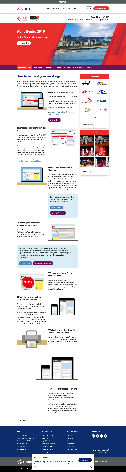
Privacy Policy (31, 469)
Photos (94, 132)
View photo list (87, 171)
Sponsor (67, 67)
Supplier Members (47, 446)
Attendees (38, 67)
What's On (48, 67)
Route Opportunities (48, 452)
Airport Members (47, 441)
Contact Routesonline (44, 263)
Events (56, 8)
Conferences (78, 67)
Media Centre (71, 446)
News (75, 8)
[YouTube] (105, 436)
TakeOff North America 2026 (25, 438)
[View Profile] (101, 92)
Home (48, 8)
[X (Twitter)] (97, 436)
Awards (89, 67)
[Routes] (25, 8)
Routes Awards (21, 449)
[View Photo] (87, 140)
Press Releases (71, 443)
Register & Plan (24, 67)
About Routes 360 (47, 435)
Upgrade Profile (59, 213)
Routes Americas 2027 (24, 441)
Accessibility (20, 469)
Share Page (23, 420)
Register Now (54, 120)
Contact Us (70, 438)
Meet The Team (71, 441)
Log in (89, 8)
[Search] (82, 8)
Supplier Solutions (47, 449)
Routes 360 (66, 8)
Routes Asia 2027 (22, 443)
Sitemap (69, 452)
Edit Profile (57, 207)
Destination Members (48, 443)
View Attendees (24, 43)
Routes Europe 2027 (23, 446)
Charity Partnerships (73, 449)
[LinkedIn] (93, 436)
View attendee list (88, 124)
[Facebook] (101, 436)
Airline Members (46, 438)
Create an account (101, 8)
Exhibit (58, 67)
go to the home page (26, 150)
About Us (69, 435)
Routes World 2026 (22, 435)
